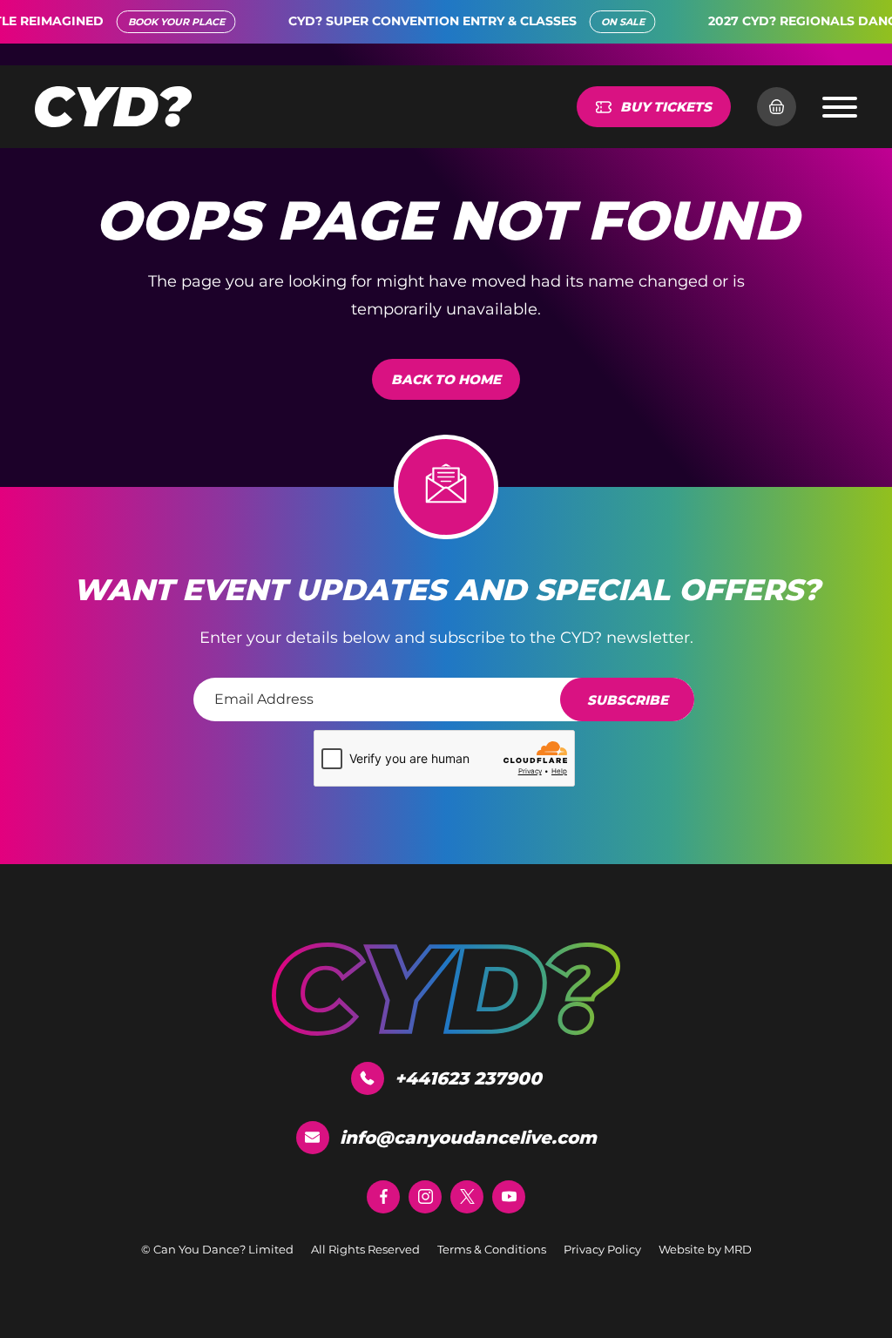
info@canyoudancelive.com (468, 1137)
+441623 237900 (468, 1078)
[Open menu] (839, 107)
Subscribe (627, 700)
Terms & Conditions (491, 1249)
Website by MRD (705, 1249)
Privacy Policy (602, 1249)
